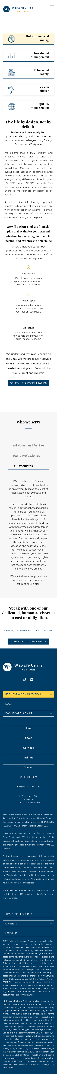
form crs (28, 933)
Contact (28, 767)
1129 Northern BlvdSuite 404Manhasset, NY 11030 (29, 799)
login (28, 704)
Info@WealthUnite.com (28, 787)
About (28, 738)
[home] (21, 8)
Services (28, 748)
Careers (28, 923)
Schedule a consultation (28, 383)
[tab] (28, 39)
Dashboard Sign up (28, 713)
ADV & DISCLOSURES (28, 914)
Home (28, 728)
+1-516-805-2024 (28, 777)
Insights (28, 757)
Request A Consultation (28, 694)
